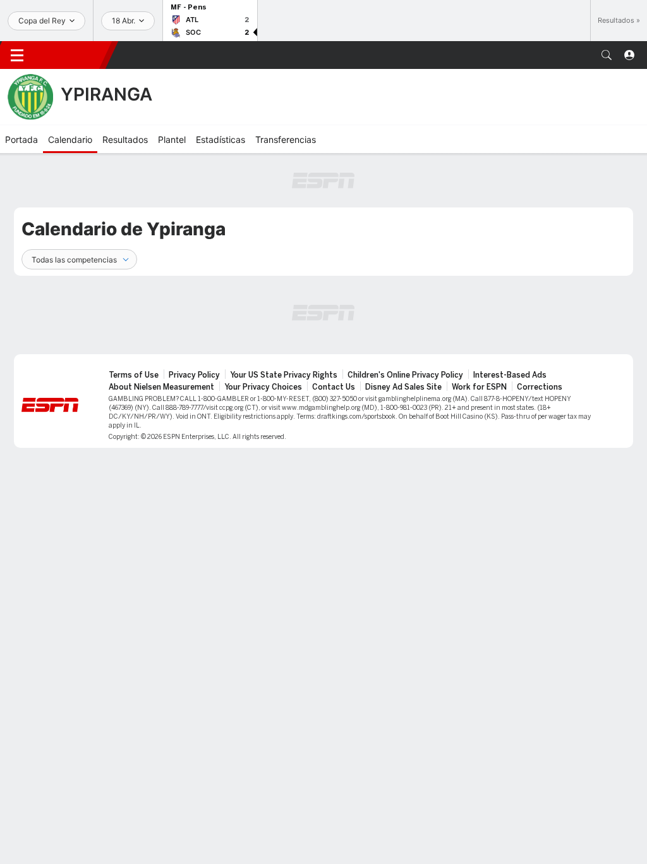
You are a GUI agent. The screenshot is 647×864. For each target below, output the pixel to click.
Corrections (539, 387)
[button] (607, 55)
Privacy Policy (194, 375)
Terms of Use (134, 375)
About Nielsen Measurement (161, 387)
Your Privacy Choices (263, 387)
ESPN (73, 55)
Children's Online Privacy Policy (405, 375)
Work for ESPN (479, 387)
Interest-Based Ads (510, 375)
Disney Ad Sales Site (403, 387)
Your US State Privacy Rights (283, 375)
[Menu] (17, 55)
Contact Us (333, 387)
